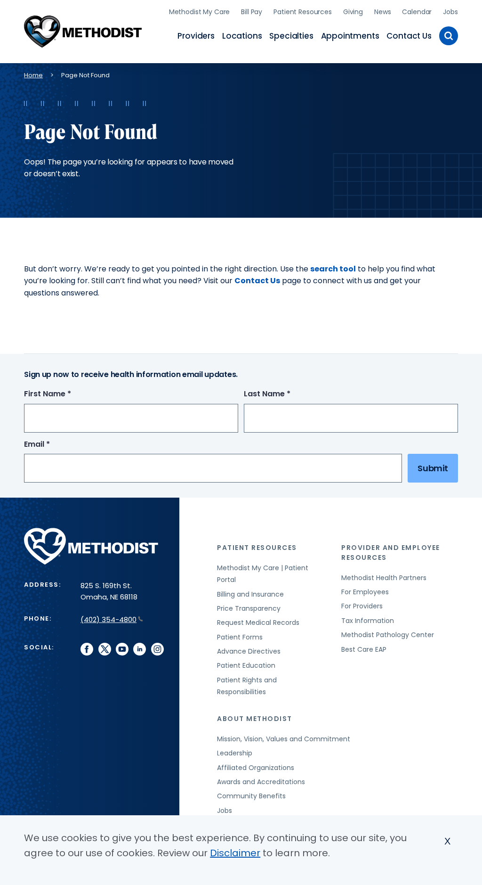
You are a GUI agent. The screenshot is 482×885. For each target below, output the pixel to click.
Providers (195, 35)
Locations (242, 35)
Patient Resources (302, 11)
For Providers (362, 606)
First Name (65, 394)
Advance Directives (249, 651)
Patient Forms (240, 637)
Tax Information (367, 620)
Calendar (417, 11)
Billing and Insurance (250, 594)
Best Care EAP (363, 649)
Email (54, 445)
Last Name (284, 394)
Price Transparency (249, 608)
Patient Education (246, 665)
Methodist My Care (199, 11)
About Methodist (254, 718)
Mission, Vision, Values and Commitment (283, 739)
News (382, 11)
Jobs (450, 11)
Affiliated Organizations (255, 767)
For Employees (365, 592)
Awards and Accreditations (261, 782)
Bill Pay (251, 11)
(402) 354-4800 (108, 619)
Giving (353, 11)
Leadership (234, 753)
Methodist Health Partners (383, 577)
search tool (333, 268)
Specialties (291, 35)
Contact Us (408, 35)
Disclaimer (235, 853)
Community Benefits (251, 796)
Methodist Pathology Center (387, 634)
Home (33, 75)
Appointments (350, 35)
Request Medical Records (258, 622)
